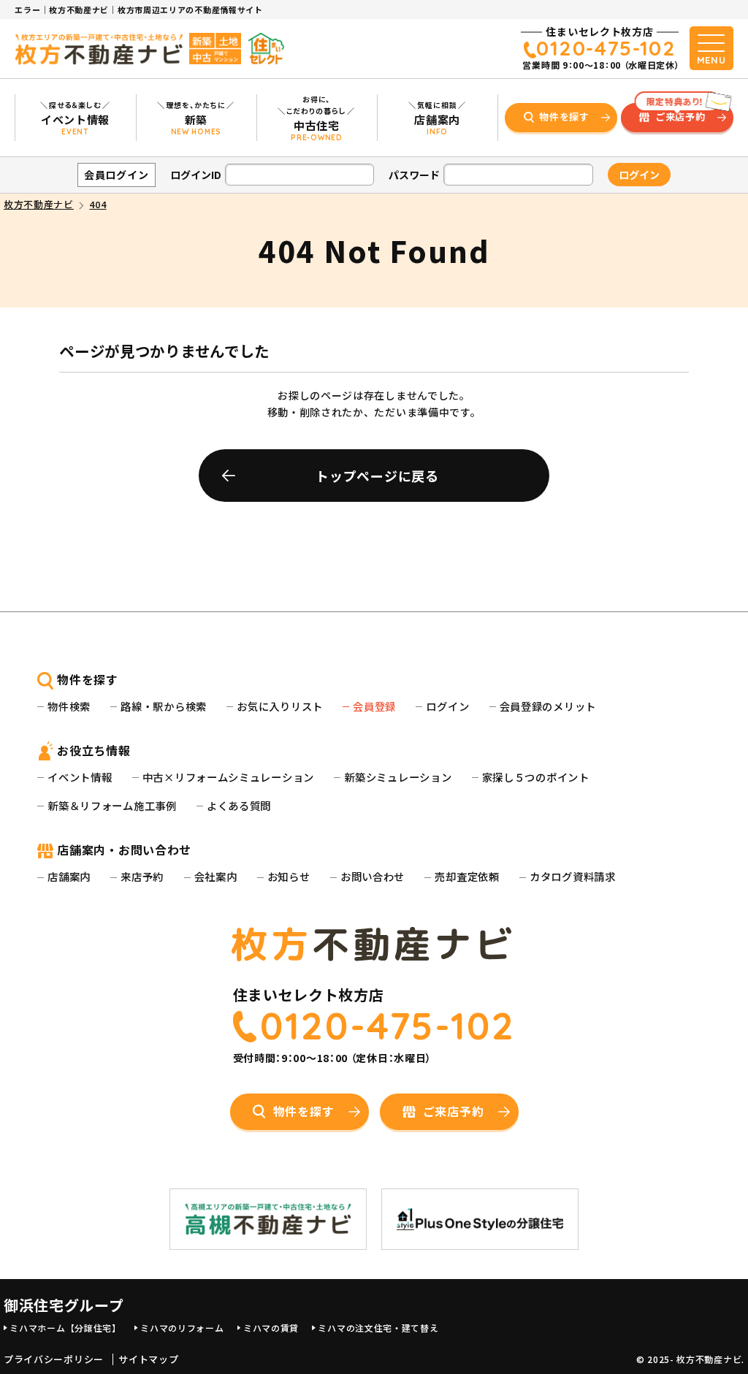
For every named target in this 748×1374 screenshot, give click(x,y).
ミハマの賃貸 (271, 1327)
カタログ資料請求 (573, 876)
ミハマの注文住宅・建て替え (378, 1327)
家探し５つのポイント (535, 777)
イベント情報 (79, 777)
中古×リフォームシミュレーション (228, 777)
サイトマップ (148, 1359)
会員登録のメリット (548, 706)
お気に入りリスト (280, 706)
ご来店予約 (676, 113)
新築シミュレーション (397, 777)
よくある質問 (239, 805)
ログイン (447, 706)
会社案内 (215, 876)
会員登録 (374, 706)
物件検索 (69, 706)
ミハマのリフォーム (182, 1327)
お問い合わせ (372, 876)
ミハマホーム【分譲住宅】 (65, 1327)
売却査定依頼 (467, 876)
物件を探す (564, 116)
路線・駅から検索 (164, 706)
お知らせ (288, 876)
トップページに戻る (377, 475)
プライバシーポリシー (54, 1359)
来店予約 (142, 876)
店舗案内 (69, 876)
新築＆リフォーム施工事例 (111, 805)
